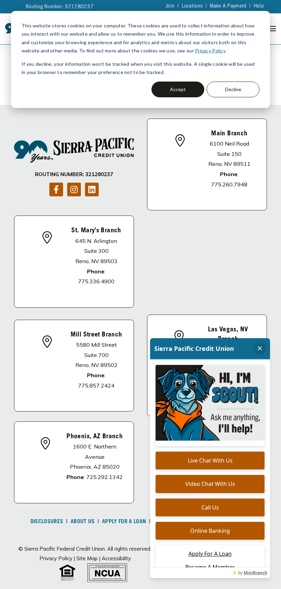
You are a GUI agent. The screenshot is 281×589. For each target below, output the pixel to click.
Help (259, 6)
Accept (178, 89)
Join (170, 6)
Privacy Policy (210, 50)
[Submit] (270, 102)
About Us (83, 522)
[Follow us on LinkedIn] (92, 189)
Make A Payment (228, 6)
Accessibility (116, 558)
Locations (192, 6)
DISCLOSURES (46, 522)
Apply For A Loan (124, 522)
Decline (233, 89)
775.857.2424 (96, 385)
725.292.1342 (104, 477)
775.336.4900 (96, 281)
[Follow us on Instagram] (74, 189)
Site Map (87, 558)
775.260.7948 (229, 184)
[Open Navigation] (272, 28)
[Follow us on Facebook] (56, 189)
